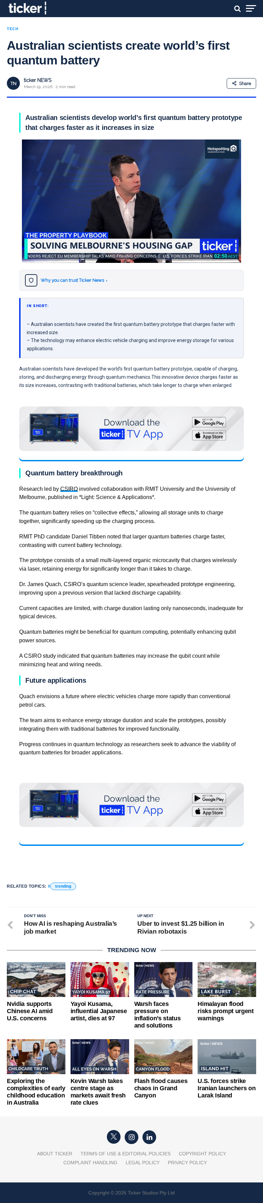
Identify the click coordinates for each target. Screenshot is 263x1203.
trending (63, 886)
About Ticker (54, 1153)
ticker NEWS (37, 80)
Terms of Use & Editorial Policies (125, 1153)
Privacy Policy (187, 1162)
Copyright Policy (202, 1153)
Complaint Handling (90, 1162)
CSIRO (69, 489)
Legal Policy (143, 1162)
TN (13, 83)
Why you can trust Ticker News (74, 280)
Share (245, 83)
